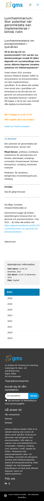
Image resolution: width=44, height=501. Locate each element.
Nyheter (8, 419)
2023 (9, 315)
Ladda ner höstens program (17, 126)
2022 (9, 321)
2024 (9, 310)
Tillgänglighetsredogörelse (17, 381)
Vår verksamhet (12, 415)
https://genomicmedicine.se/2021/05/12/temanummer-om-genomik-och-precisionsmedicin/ (22, 229)
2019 (9, 338)
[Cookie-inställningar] (5, 496)
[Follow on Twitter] (8, 484)
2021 (9, 327)
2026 (9, 298)
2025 (9, 304)
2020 (9, 333)
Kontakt (8, 423)
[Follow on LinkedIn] (6, 484)
